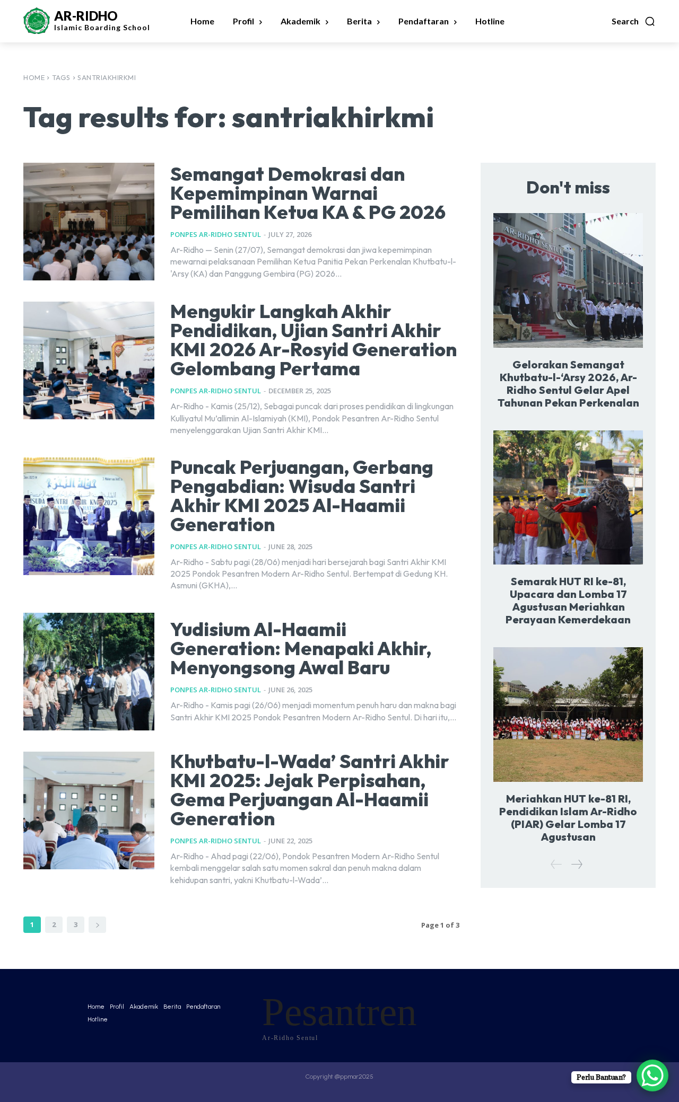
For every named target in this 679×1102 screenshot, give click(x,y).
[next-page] (97, 924)
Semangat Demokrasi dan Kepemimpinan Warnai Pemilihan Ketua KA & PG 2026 (308, 193)
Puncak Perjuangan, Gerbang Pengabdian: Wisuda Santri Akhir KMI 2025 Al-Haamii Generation (301, 495)
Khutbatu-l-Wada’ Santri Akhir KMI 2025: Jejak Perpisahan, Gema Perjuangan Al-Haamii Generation (309, 789)
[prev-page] (556, 864)
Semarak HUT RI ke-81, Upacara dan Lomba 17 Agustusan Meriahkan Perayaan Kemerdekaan (568, 600)
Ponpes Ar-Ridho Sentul (215, 234)
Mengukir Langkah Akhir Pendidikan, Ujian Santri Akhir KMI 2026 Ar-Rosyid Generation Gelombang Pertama (313, 339)
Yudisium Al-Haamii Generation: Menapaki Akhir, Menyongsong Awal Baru (300, 648)
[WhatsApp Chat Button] (652, 1075)
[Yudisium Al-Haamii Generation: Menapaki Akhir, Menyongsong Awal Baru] (88, 671)
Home (34, 77)
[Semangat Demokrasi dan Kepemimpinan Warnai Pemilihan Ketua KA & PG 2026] (88, 221)
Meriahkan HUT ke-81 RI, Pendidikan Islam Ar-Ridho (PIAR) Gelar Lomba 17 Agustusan (568, 817)
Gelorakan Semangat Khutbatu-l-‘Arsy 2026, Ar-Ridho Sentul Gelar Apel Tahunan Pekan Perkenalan (568, 383)
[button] (634, 21)
